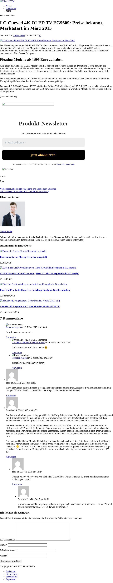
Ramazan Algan (13, 327)
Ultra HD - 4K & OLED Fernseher (28, 342)
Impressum (11, 579)
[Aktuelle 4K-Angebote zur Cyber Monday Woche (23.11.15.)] (30, 300)
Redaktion (10, 571)
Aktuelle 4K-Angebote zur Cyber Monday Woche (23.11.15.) (30, 306)
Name (3, 545)
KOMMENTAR (8, 539)
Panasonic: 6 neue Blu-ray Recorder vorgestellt (23, 257)
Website (3, 555)
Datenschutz (11, 576)
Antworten (11, 337)
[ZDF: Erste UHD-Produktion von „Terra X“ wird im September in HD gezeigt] (38, 267)
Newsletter (11, 8)
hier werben (11, 574)
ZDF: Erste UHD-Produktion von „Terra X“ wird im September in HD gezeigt (39, 273)
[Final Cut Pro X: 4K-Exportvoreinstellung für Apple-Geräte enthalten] (33, 284)
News (8, 6)
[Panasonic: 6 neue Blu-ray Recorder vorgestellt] (23, 251)
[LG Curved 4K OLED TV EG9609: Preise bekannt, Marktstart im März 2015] (37, 40)
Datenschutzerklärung (65, 164)
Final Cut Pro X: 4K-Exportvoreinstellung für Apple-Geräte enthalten (35, 290)
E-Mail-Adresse (8, 550)
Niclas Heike (19, 35)
